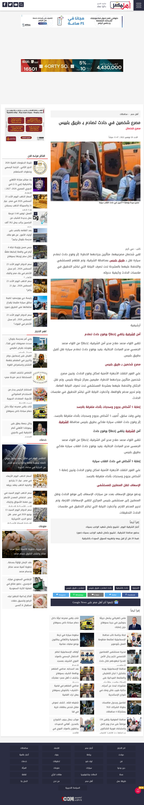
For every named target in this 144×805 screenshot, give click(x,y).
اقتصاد (56, 748)
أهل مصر (89, 781)
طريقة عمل (121, 781)
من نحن (56, 781)
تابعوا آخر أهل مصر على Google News (93, 602)
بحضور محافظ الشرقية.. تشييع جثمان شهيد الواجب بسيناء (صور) (108, 532)
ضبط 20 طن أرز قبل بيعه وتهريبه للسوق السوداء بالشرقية (110, 538)
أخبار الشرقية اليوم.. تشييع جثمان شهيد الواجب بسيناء (112, 527)
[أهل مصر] (120, 5)
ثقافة (24, 775)
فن (121, 761)
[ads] (72, 21)
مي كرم (129, 249)
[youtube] (15, 4)
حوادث (121, 755)
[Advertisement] (95, 225)
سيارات (89, 768)
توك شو (89, 761)
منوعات (56, 768)
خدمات (24, 761)
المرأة (24, 768)
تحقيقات (56, 761)
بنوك (56, 755)
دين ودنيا (121, 768)
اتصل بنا (24, 781)
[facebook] (4, 4)
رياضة (89, 755)
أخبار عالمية (24, 755)
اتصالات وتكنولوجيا (89, 775)
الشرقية (130, 334)
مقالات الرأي (56, 775)
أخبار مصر (89, 748)
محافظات (24, 748)
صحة (121, 775)
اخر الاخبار (121, 748)
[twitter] (10, 4)
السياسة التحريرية (72, 788)
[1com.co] (72, 799)
